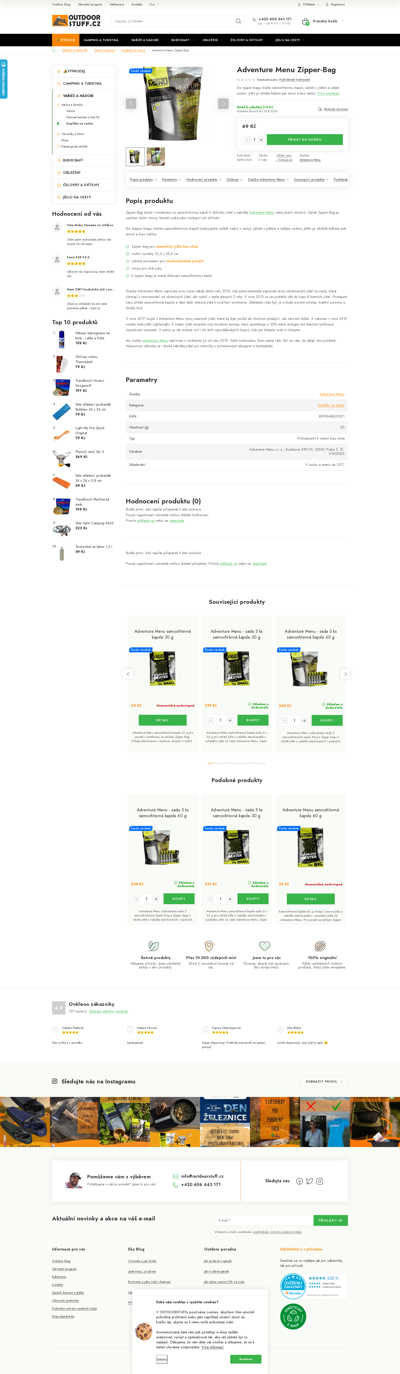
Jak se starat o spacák (218, 1261)
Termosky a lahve (72, 134)
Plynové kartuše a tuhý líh (82, 117)
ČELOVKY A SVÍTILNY (81, 185)
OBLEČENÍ (71, 172)
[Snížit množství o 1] (247, 140)
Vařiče (70, 111)
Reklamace (117, 4)
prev (128, 674)
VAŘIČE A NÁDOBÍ (78, 95)
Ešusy (65, 140)
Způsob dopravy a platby (68, 1293)
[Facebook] (299, 1181)
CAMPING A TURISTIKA (82, 83)
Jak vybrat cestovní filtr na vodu (224, 1282)
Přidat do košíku (305, 139)
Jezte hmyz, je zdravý (142, 1271)
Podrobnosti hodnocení (294, 79)
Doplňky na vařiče (79, 123)
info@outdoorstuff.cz (202, 1176)
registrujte (176, 520)
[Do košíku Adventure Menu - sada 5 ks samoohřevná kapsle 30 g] (253, 720)
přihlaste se (146, 520)
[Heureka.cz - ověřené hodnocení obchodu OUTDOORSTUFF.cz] (314, 1286)
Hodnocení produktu (202, 179)
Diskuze (233, 179)
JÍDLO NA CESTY (77, 197)
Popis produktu (141, 179)
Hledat (238, 21)
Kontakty (137, 4)
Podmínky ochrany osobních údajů (74, 1308)
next (345, 674)
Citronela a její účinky (142, 1261)
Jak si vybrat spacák (216, 1271)
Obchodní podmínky (65, 1300)
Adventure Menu (310, 160)
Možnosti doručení (336, 109)
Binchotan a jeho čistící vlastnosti (149, 1282)
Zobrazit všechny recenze (108, 1011)
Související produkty (309, 179)
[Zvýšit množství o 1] (261, 140)
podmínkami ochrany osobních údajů (278, 1232)
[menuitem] (65, 40)
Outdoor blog (61, 4)
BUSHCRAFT (73, 160)
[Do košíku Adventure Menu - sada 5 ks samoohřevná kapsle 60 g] (327, 720)
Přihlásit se (331, 1220)
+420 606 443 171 (274, 19)
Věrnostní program (90, 4)
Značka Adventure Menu (266, 179)
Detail (163, 720)
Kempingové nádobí (74, 146)
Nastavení (162, 1359)
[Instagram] (319, 1181)
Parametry (169, 179)
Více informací (212, 1347)
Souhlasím (245, 1359)
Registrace (338, 4)
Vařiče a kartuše (71, 105)
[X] (309, 1181)
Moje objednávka (63, 1316)
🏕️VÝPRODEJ (74, 71)
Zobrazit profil (322, 1081)
